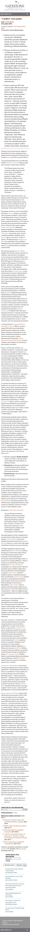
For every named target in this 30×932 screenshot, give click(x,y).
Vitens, (17, 640)
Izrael (15, 813)
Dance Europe (13, 573)
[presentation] (9, 865)
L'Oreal (8, 293)
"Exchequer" (4, 233)
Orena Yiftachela (16, 550)
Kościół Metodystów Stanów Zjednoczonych (12, 339)
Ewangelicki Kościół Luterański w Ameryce (13, 325)
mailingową (22, 849)
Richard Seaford (18, 577)
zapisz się (4, 849)
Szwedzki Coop (20, 628)
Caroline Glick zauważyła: (16, 510)
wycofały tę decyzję (18, 271)
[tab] (10, 865)
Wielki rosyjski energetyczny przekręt (15, 826)
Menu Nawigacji (6, 14)
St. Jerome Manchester (16, 565)
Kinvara (3, 237)
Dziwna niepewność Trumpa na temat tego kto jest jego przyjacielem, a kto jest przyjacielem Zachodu (14, 885)
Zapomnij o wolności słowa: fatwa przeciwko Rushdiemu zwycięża (14, 821)
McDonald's (21, 658)
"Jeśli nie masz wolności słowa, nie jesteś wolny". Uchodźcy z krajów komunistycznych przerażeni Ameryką (15, 836)
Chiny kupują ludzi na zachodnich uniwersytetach (14, 843)
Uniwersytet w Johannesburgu (9, 665)
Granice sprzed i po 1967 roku (9, 693)
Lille (6, 245)
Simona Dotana (5, 501)
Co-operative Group (12, 654)
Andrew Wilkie (13, 585)
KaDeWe (17, 648)
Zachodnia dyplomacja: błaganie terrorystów (13, 831)
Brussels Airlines (20, 251)
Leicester (10, 213)
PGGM (22, 636)
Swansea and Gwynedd (8, 227)
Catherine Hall (11, 539)
